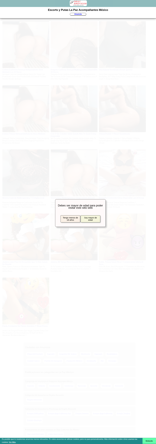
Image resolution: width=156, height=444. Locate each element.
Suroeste (119, 386)
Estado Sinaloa (123, 414)
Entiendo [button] (149, 441)
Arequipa (112, 361)
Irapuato (50, 354)
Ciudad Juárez (33, 361)
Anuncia (78, 14)
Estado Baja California (102, 414)
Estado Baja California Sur (59, 414)
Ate (102, 361)
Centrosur (69, 386)
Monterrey (85, 354)
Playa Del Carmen (35, 354)
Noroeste (82, 386)
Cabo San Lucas (55, 434)
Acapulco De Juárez (68, 354)
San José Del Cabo (35, 434)
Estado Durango (34, 420)
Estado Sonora (82, 414)
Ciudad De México (74, 361)
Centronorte (54, 386)
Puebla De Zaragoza (53, 361)
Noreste (93, 386)
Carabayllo (91, 361)
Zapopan (98, 354)
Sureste (30, 386)
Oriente (42, 386)
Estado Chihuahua (35, 414)
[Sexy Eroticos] (78, 5)
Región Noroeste (34, 400)
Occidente (106, 386)
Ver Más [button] (12, 442)
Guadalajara (112, 354)
